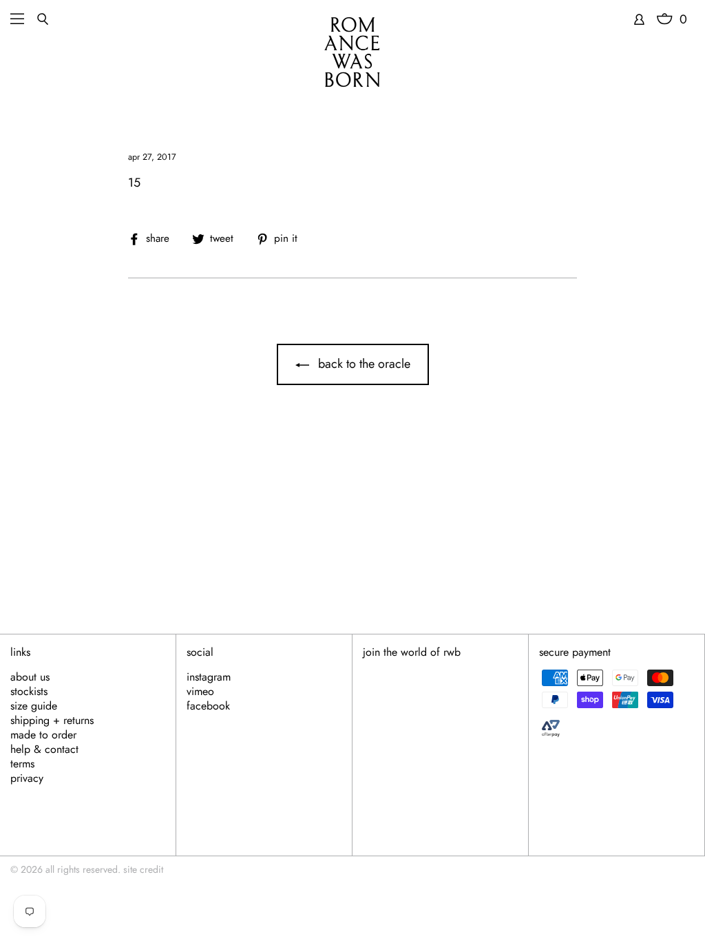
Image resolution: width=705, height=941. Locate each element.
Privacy (26, 778)
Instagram (209, 677)
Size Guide (33, 706)
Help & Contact (44, 749)
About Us (30, 677)
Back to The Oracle (362, 364)
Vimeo (200, 692)
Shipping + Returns (52, 720)
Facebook (208, 706)
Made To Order (43, 735)
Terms (22, 764)
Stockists (29, 692)
